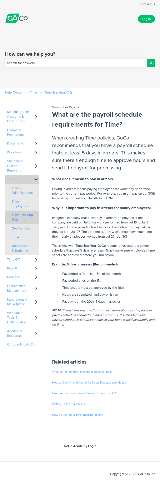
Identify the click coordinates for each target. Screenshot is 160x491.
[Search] (151, 63)
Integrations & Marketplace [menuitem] (17, 302)
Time (33, 92)
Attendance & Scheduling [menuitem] (22, 248)
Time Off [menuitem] (13, 259)
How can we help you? (30, 54)
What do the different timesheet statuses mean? (83, 371)
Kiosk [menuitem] (16, 237)
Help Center (14, 92)
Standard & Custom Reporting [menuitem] (15, 165)
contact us (110, 315)
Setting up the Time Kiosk (68, 404)
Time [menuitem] (10, 179)
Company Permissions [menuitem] (15, 132)
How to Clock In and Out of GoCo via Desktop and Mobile (89, 382)
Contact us (147, 4)
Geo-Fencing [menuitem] (21, 228)
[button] (36, 112)
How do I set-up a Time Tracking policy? (77, 414)
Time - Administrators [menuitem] (22, 190)
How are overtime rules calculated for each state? (84, 393)
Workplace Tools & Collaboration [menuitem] (17, 317)
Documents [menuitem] (15, 143)
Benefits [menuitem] (13, 277)
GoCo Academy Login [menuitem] (80, 446)
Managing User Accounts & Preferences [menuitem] (18, 116)
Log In (146, 19)
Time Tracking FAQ (58, 92)
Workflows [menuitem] (14, 152)
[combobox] (76, 63)
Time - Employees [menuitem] (20, 204)
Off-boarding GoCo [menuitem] (21, 344)
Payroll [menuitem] (12, 268)
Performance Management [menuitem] (16, 288)
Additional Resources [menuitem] (14, 333)
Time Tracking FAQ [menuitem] (22, 217)
